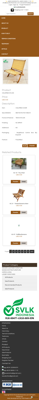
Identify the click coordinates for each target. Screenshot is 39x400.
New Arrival (5, 350)
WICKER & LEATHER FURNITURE (12, 268)
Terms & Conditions (9, 38)
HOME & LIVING (7, 272)
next (31, 251)
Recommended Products (13, 285)
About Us (5, 23)
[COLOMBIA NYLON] (19, 71)
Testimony (5, 44)
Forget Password (24, 4)
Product (5, 28)
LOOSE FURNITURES (8, 274)
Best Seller (5, 355)
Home (3, 18)
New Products (9, 281)
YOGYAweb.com (26, 398)
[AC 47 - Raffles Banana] (19, 225)
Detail (24, 181)
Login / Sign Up (13, 4)
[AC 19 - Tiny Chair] (19, 169)
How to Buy (6, 33)
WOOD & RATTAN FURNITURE (11, 270)
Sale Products (9, 289)
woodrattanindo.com (22, 395)
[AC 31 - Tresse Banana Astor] (19, 201)
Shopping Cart (6, 358)
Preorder (32, 145)
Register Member (8, 360)
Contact (5, 54)
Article (4, 49)
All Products (9, 277)
